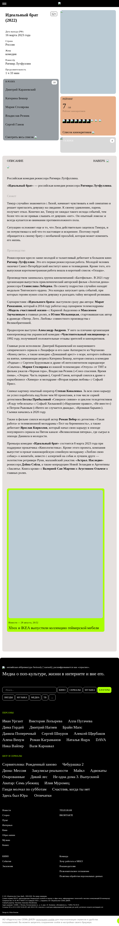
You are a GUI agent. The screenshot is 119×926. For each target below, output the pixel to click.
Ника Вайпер (13, 746)
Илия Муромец (56, 783)
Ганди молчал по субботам (24, 789)
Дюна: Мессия (14, 770)
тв (45, 697)
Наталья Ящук (78, 740)
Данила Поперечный (19, 733)
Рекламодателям (68, 866)
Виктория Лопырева (45, 721)
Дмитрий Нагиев (43, 727)
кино (62, 690)
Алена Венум (13, 740)
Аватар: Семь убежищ (20, 783)
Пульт (5, 820)
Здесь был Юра (15, 795)
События (6, 861)
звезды (8, 697)
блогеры (104, 690)
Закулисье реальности (50, 770)
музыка (90, 690)
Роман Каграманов (45, 740)
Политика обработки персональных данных (81, 876)
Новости (6, 810)
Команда (64, 856)
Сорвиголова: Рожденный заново (29, 764)
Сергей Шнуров (55, 733)
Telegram (66, 810)
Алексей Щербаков (89, 733)
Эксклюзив (7, 866)
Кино (4, 830)
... (52, 697)
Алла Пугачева (80, 721)
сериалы (75, 690)
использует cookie (45, 919)
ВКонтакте (66, 815)
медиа (35, 697)
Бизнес (5, 845)
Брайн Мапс (72, 727)
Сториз (5, 815)
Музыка (6, 840)
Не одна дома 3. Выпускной (76, 777)
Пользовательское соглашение (74, 871)
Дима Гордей (13, 727)
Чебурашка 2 (73, 764)
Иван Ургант (12, 721)
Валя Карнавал (41, 746)
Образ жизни (8, 835)
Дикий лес (39, 777)
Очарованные (13, 777)
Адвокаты (98, 770)
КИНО (5, 856)
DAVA (101, 740)
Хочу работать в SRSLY (71, 861)
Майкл (79, 770)
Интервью (7, 825)
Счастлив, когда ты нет (71, 789)
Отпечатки (42, 795)
